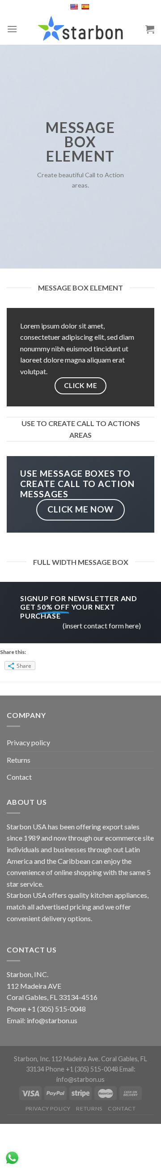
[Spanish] (86, 7)
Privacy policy (28, 742)
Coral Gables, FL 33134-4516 (52, 997)
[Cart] (149, 29)
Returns (18, 760)
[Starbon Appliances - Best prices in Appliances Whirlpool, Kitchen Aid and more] (80, 29)
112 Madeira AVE (34, 986)
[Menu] (12, 29)
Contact (19, 777)
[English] (75, 7)
